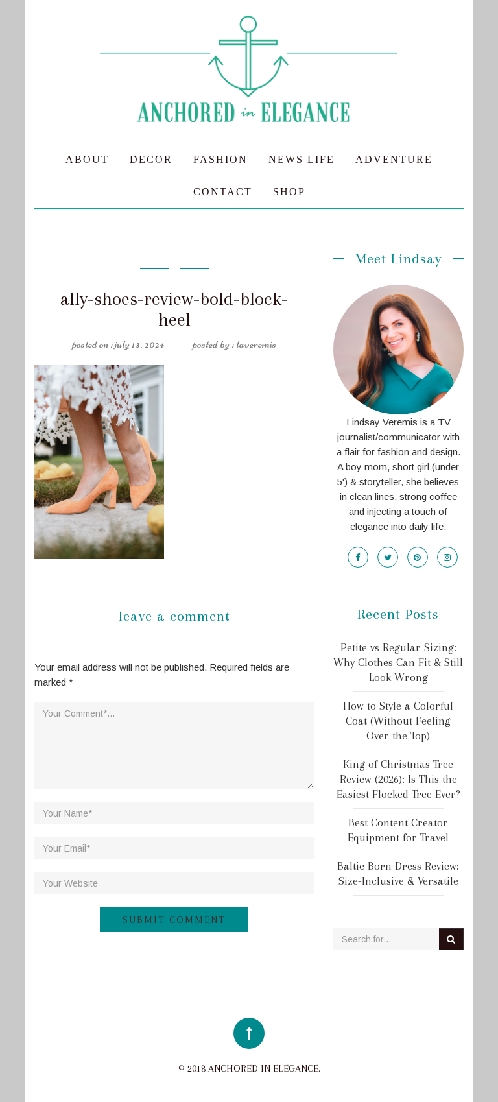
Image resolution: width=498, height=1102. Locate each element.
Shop (289, 191)
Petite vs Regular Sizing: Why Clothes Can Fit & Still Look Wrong (398, 662)
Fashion (220, 159)
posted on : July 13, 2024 (118, 344)
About (87, 159)
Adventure (394, 159)
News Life (301, 159)
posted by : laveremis (234, 344)
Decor (151, 159)
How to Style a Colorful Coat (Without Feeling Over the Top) (398, 720)
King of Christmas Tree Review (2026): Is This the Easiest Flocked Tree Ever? (398, 779)
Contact (222, 191)
